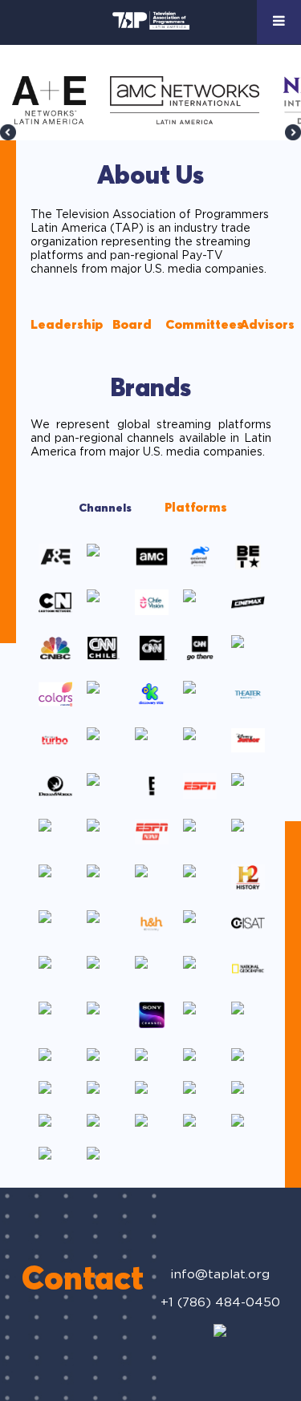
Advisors (267, 324)
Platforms (196, 507)
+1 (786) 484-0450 (220, 1303)
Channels (105, 508)
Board (132, 324)
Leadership (67, 324)
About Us (150, 176)
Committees (204, 324)
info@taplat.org (220, 1275)
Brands (150, 389)
